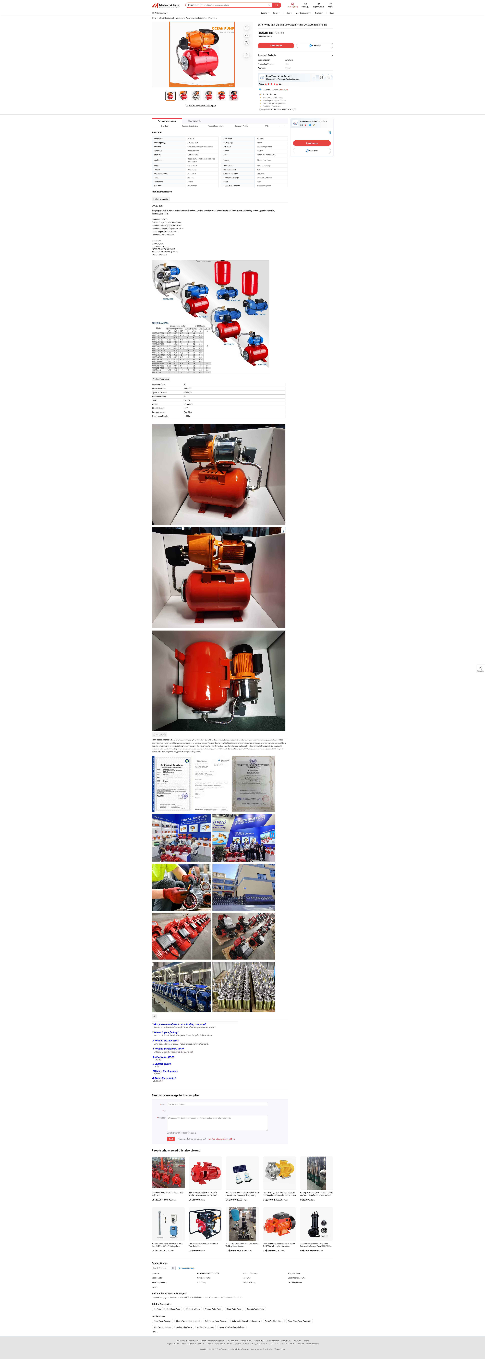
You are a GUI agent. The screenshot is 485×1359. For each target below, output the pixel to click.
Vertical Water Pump (213, 1309)
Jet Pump (157, 1309)
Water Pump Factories (162, 1321)
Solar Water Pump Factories (216, 1321)
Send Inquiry (276, 45)
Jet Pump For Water (184, 1327)
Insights (306, 1341)
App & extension (302, 13)
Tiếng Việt (300, 1344)
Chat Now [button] (316, 45)
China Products (193, 1341)
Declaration (269, 1349)
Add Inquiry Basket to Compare (202, 105)
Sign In (262, 109)
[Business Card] (330, 132)
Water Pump (212, 18)
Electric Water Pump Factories (188, 1321)
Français (210, 1344)
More (154, 1332)
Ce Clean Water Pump (205, 1327)
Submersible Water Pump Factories (246, 1321)
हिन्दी (276, 1344)
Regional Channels (272, 1341)
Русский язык (220, 1344)
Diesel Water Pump (234, 1309)
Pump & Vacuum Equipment (195, 18)
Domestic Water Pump (255, 1309)
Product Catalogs (187, 1268)
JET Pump (247, 1278)
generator (155, 1273)
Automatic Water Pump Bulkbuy (232, 1327)
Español (191, 1344)
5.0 (302, 125)
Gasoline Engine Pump (297, 1278)
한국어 (263, 1344)
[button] (280, 126)
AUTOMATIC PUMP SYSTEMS (208, 1273)
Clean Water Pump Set (162, 1327)
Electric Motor (157, 1278)
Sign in (330, 6)
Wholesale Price (246, 1341)
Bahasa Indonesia (312, 1344)
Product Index (286, 1341)
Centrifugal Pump (295, 1282)
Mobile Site (297, 1341)
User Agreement (256, 1349)
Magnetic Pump (294, 1273)
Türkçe (292, 1344)
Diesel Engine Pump (159, 1282)
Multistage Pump (203, 1278)
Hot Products (180, 1341)
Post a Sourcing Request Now (222, 1139)
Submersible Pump (250, 1273)
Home (154, 18)
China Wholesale (232, 1341)
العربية (256, 1344)
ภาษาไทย (284, 1344)
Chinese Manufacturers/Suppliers (212, 1341)
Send (171, 1139)
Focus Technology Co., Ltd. (226, 1349)
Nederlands (247, 1344)
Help (288, 13)
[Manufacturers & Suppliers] (165, 5)
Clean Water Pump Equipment (299, 1321)
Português (200, 1344)
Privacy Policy (280, 1349)
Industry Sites (258, 1341)
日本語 (270, 1344)
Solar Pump (201, 1282)
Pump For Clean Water (274, 1321)
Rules (332, 13)
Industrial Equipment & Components (171, 18)
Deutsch (238, 1344)
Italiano (230, 1344)
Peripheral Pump (249, 1282)
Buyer (275, 13)
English (183, 1344)
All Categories (160, 13)
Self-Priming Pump (193, 1309)
